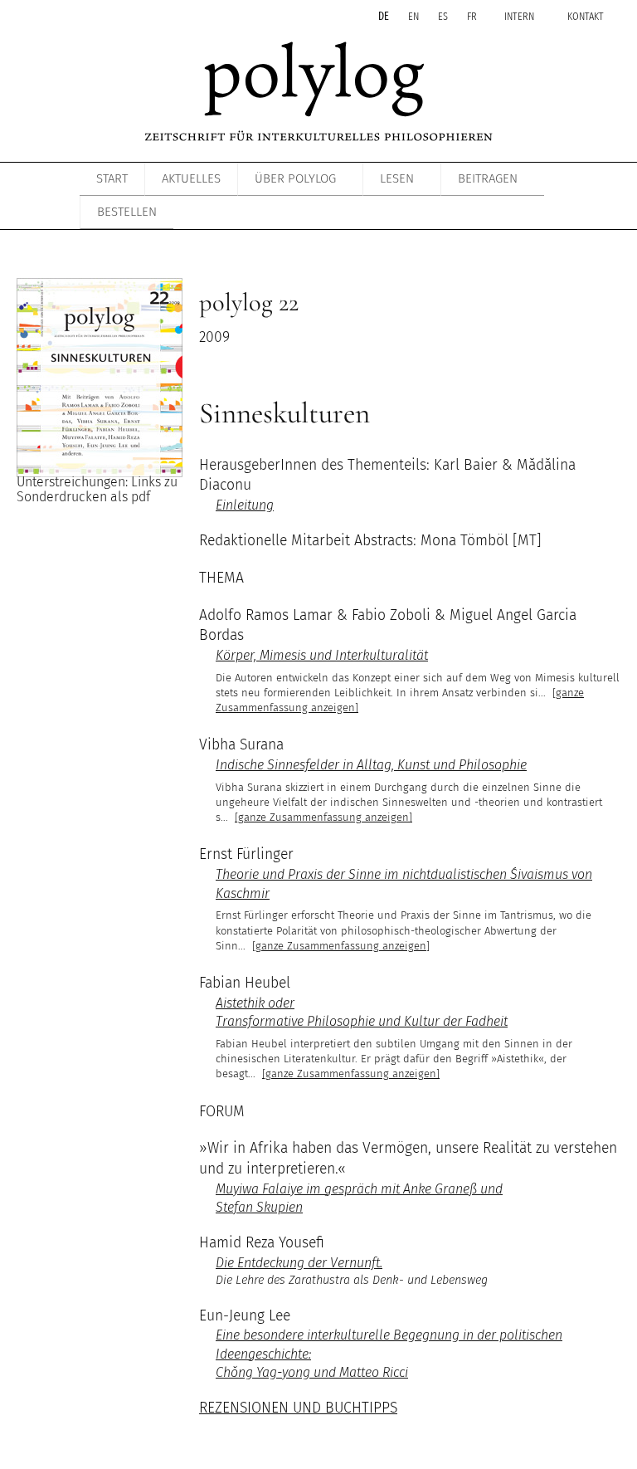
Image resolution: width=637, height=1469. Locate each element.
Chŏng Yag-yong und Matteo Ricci (312, 1372)
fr (473, 16)
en (414, 16)
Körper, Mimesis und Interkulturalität (322, 655)
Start (112, 178)
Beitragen (488, 178)
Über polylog (295, 178)
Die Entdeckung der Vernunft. (299, 1263)
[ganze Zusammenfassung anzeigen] (323, 817)
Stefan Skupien (259, 1207)
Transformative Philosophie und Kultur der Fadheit (362, 1021)
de (384, 16)
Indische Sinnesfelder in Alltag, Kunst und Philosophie (371, 765)
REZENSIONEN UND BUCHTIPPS (298, 1408)
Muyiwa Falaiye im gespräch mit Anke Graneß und (359, 1189)
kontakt (585, 16)
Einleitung (245, 505)
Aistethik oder (255, 1003)
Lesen (397, 178)
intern (519, 16)
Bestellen (127, 211)
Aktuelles (191, 178)
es (444, 16)
